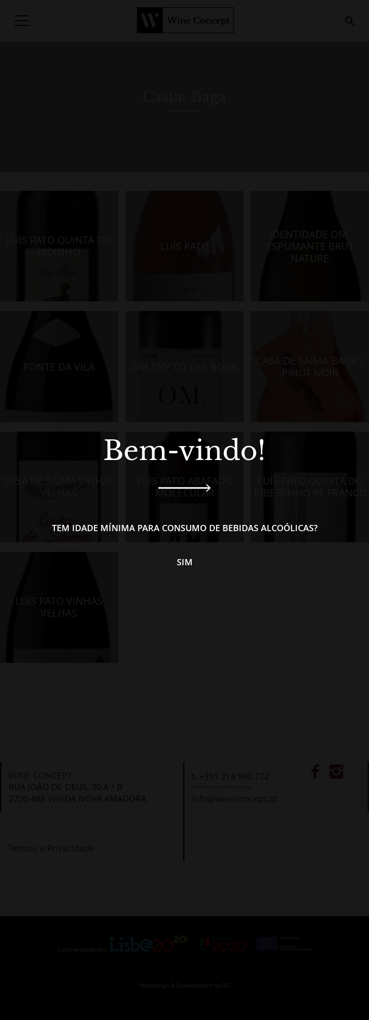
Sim (185, 562)
